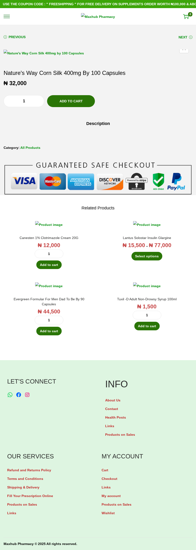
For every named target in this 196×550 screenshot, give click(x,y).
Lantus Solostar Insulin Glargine (147, 238)
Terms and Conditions (25, 479)
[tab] (98, 123)
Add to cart (71, 101)
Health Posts (115, 417)
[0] (186, 16)
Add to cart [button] (49, 265)
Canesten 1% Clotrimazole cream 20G (49, 238)
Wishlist (108, 513)
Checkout (109, 479)
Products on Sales (120, 434)
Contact (111, 409)
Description (98, 123)
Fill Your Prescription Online (30, 496)
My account (111, 496)
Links (109, 426)
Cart (105, 470)
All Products (30, 148)
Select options (147, 256)
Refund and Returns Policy (29, 470)
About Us (112, 400)
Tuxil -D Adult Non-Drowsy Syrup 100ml (147, 299)
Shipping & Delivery (23, 487)
